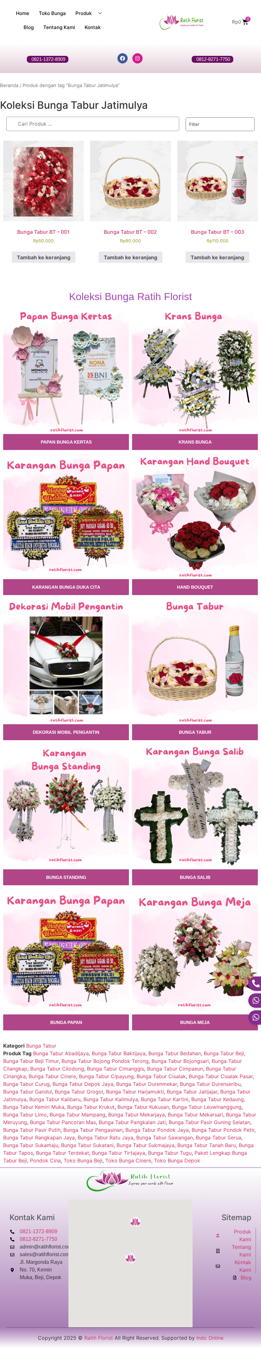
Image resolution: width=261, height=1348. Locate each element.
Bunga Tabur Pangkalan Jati (132, 1122)
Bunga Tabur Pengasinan (93, 1130)
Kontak (93, 27)
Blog (29, 27)
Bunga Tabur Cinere (52, 1076)
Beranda (9, 85)
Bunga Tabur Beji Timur (31, 1061)
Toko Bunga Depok (177, 1160)
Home (22, 13)
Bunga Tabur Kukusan (143, 1107)
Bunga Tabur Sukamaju (30, 1145)
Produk (83, 13)
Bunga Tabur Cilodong (57, 1068)
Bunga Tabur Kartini (164, 1099)
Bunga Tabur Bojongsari (180, 1061)
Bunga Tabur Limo (25, 1114)
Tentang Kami (59, 27)
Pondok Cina (45, 1160)
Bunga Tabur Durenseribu (210, 1084)
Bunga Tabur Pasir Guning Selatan (209, 1122)
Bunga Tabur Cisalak (161, 1076)
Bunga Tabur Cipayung (106, 1076)
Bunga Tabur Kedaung (217, 1099)
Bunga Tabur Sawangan (164, 1137)
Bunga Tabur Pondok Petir (223, 1130)
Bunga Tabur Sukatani (87, 1145)
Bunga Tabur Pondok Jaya (157, 1130)
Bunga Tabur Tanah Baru (206, 1145)
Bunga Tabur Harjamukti (135, 1091)
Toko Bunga (52, 13)
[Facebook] (122, 58)
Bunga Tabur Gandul (27, 1091)
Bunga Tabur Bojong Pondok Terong (105, 1061)
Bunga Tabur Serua (218, 1137)
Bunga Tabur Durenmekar (146, 1084)
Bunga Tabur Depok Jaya (83, 1084)
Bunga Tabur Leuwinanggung (207, 1107)
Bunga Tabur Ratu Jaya (105, 1137)
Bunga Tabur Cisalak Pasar (221, 1076)
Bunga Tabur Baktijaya (118, 1053)
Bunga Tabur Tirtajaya (118, 1153)
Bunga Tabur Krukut (91, 1107)
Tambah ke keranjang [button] (43, 257)
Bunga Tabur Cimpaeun (175, 1068)
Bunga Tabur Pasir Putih (31, 1130)
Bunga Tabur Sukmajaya (145, 1145)
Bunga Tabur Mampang (77, 1114)
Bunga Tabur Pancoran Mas (63, 1122)
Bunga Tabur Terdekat (62, 1153)
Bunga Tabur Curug (26, 1084)
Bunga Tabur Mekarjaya (136, 1114)
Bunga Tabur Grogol (79, 1091)
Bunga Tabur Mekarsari (195, 1114)
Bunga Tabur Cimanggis (115, 1068)
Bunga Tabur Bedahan (174, 1053)
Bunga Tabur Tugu (170, 1153)
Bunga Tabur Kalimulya (110, 1099)
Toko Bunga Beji (83, 1160)
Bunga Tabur (41, 1045)
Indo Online (209, 1338)
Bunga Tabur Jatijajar (192, 1091)
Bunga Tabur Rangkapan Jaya (39, 1137)
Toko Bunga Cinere (128, 1160)
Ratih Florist (98, 1338)
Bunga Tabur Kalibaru (55, 1099)
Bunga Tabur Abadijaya (61, 1053)
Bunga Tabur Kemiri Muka (33, 1107)
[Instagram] (137, 58)
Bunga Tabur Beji (224, 1053)
